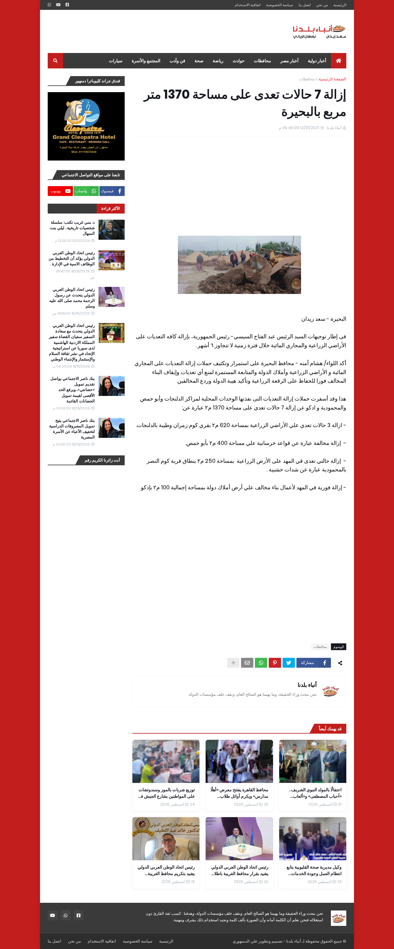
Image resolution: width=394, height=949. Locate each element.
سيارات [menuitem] (116, 61)
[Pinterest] (275, 663)
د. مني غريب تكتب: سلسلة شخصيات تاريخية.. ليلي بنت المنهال (72, 228)
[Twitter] (289, 663)
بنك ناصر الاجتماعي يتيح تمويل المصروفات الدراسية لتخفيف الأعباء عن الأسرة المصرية (72, 429)
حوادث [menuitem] (239, 61)
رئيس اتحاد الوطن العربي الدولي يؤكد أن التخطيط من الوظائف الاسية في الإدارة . (72, 258)
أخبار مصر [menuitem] (289, 61)
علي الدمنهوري (245, 941)
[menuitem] (338, 60)
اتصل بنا (305, 4)
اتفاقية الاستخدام (247, 4)
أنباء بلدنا (307, 685)
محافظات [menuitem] (262, 61)
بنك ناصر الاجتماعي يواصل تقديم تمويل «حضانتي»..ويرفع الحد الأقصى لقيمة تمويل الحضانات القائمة (72, 390)
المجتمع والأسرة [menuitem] (146, 61)
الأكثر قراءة (110, 208)
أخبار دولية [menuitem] (317, 61)
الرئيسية (339, 4)
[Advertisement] (160, 31)
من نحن (322, 4)
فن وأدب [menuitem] (177, 61)
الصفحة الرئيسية (332, 79)
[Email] (247, 663)
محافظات (307, 79)
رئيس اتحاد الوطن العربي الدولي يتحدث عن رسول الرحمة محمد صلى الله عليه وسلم (72, 298)
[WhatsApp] (261, 663)
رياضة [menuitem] (218, 61)
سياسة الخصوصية (279, 4)
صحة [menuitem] (199, 61)
